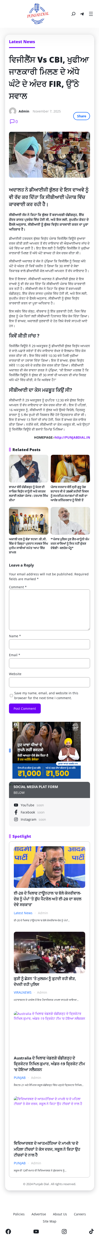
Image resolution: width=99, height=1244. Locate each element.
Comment (18, 587)
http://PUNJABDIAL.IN (72, 437)
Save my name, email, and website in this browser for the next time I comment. (46, 695)
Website (15, 674)
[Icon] (8, 1231)
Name (15, 636)
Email (14, 655)
